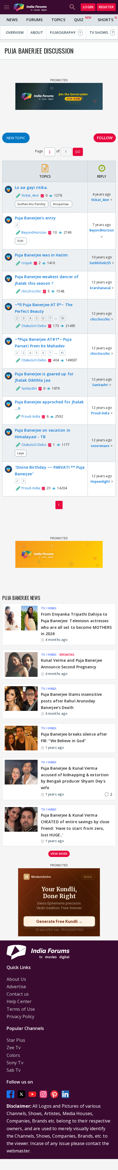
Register (106, 7)
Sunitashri (100, 384)
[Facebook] (10, 1094)
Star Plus (16, 1040)
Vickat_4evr (100, 199)
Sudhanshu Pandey (31, 204)
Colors (13, 1055)
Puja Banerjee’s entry (35, 217)
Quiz (78, 19)
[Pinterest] (54, 1094)
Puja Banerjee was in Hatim (41, 255)
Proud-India (100, 413)
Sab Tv (14, 1070)
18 (62, 318)
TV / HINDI (48, 608)
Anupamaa (61, 204)
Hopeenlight (100, 481)
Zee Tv (14, 1048)
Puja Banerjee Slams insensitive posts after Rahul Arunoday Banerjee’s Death (71, 701)
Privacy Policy (20, 1016)
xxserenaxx (100, 445)
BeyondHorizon (101, 230)
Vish (20, 241)
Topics (58, 19)
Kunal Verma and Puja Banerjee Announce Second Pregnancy (71, 663)
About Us (16, 979)
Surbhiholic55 (100, 263)
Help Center (19, 1001)
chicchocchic (100, 319)
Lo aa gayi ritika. (31, 187)
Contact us (18, 994)
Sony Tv (15, 1063)
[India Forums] (30, 7)
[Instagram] (43, 1094)
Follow (105, 137)
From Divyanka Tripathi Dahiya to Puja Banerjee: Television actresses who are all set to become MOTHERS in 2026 (76, 623)
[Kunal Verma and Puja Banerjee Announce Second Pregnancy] (21, 664)
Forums (34, 19)
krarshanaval (100, 288)
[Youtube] (32, 1094)
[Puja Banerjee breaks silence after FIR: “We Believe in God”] (21, 738)
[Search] (72, 7)
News (12, 19)
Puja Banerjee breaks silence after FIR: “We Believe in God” (74, 737)
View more (59, 853)
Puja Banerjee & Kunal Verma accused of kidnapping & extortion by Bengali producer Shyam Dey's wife (75, 778)
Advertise (16, 987)
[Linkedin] (65, 1094)
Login (88, 7)
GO (77, 151)
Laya (20, 453)
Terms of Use (21, 1009)
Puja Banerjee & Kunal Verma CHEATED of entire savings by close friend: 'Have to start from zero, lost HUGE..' (75, 824)
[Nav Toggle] (7, 7)
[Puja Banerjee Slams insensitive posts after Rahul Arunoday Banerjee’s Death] (21, 701)
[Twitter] (21, 1094)
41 (62, 353)
